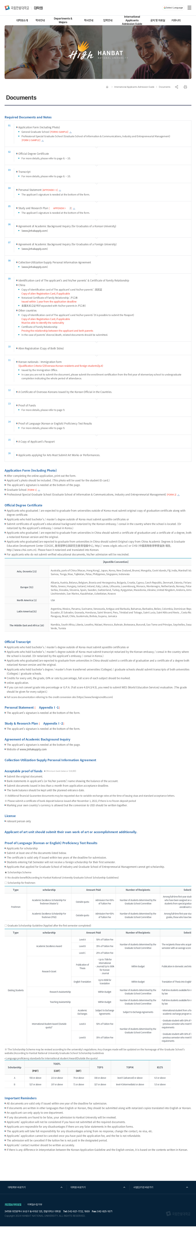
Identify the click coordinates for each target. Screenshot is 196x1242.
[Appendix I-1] (50, 189)
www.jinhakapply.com (34, 230)
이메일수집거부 (34, 1204)
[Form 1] (32, 489)
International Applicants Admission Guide (134, 87)
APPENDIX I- (59, 208)
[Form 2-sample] (31, 140)
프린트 (185, 87)
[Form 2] (171, 494)
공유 (176, 87)
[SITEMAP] (189, 8)
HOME (107, 87)
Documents (164, 87)
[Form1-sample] (59, 131)
